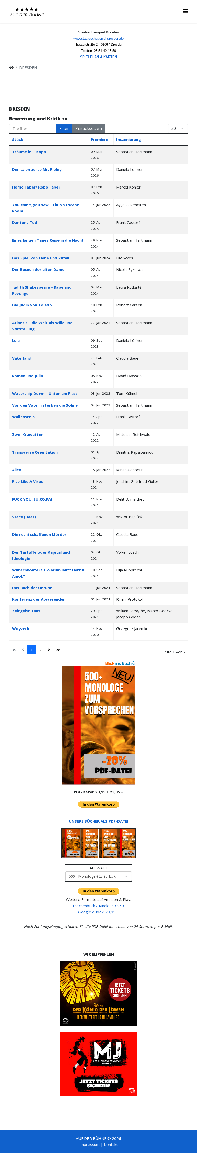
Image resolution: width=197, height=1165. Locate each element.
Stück (17, 139)
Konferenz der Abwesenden (38, 599)
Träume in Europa (29, 151)
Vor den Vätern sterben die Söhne (45, 405)
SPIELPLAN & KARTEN (98, 57)
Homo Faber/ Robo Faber (36, 187)
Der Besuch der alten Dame (38, 269)
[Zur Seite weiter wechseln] (49, 649)
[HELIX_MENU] (185, 11)
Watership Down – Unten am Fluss (45, 393)
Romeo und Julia (27, 375)
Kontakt (111, 1144)
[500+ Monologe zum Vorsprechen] (98, 725)
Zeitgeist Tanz (26, 610)
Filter (64, 128)
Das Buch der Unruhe (32, 587)
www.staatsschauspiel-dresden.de (98, 38)
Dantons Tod (24, 222)
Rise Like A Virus (27, 481)
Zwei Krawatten (27, 434)
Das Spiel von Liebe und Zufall (40, 257)
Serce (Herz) (24, 516)
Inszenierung (128, 139)
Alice (16, 469)
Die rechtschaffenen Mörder (39, 534)
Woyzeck (20, 628)
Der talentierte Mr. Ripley (37, 169)
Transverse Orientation (35, 452)
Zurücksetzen (88, 128)
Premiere (99, 139)
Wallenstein (23, 416)
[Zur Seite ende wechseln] (58, 649)
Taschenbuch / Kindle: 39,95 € (98, 905)
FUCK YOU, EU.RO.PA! (32, 499)
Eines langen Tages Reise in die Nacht (48, 240)
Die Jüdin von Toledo (32, 304)
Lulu (16, 340)
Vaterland (21, 358)
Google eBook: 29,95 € (98, 911)
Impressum (89, 1144)
